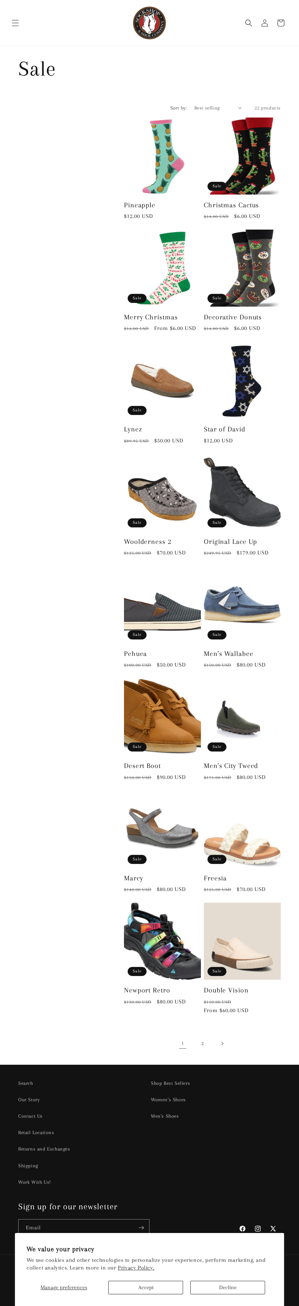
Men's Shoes (165, 1116)
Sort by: (178, 108)
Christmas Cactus (231, 205)
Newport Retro (147, 990)
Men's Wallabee (228, 653)
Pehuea (135, 653)
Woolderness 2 (147, 541)
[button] (15, 23)
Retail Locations (36, 1132)
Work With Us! (34, 1182)
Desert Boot (142, 765)
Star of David (224, 429)
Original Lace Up (230, 541)
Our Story (29, 1099)
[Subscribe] (141, 1227)
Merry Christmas (151, 317)
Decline (228, 1287)
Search (25, 1083)
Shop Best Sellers (170, 1083)
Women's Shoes (168, 1099)
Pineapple (139, 205)
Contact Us (30, 1116)
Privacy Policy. (136, 1267)
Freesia (215, 878)
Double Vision (226, 990)
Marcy (133, 878)
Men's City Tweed (231, 765)
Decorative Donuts (233, 317)
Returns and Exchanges (44, 1149)
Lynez (133, 429)
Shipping (28, 1165)
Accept (146, 1287)
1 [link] (182, 1043)
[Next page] (222, 1044)
